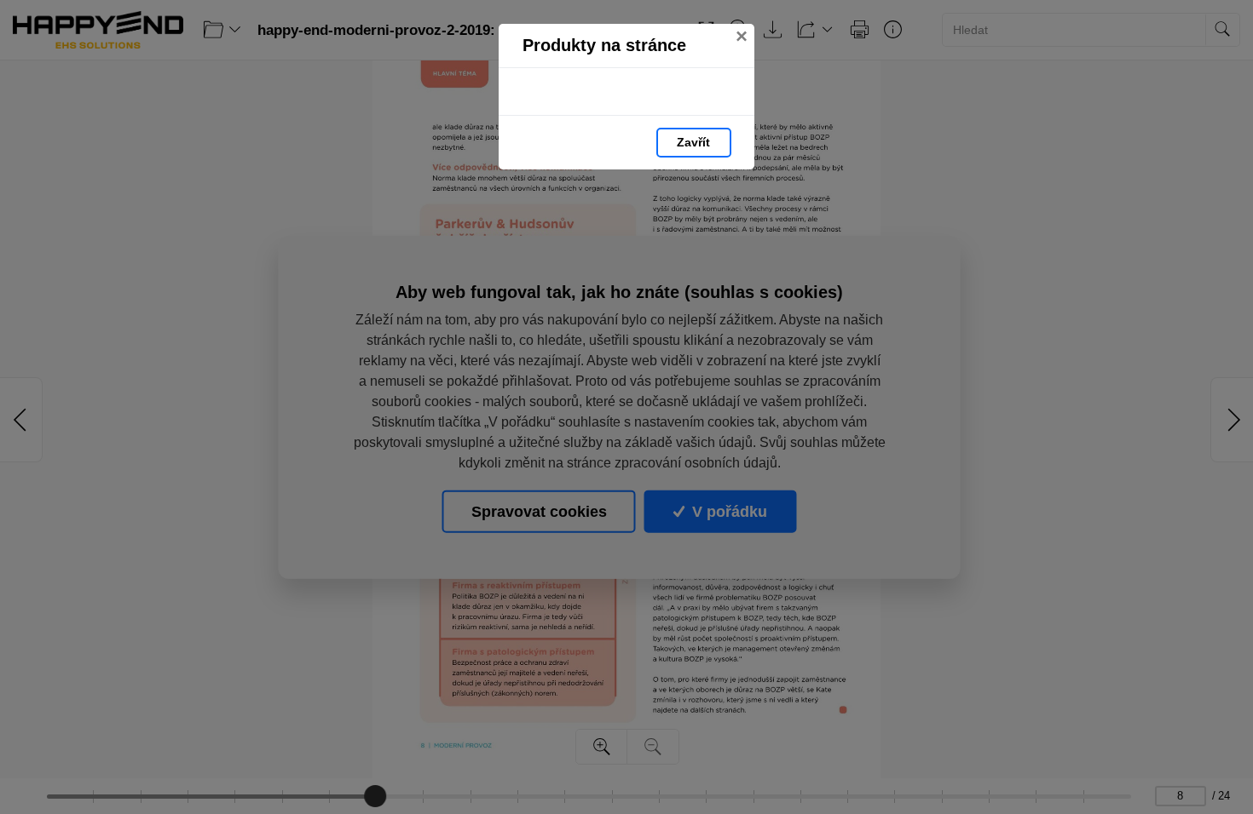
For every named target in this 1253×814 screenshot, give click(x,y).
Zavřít (693, 142)
